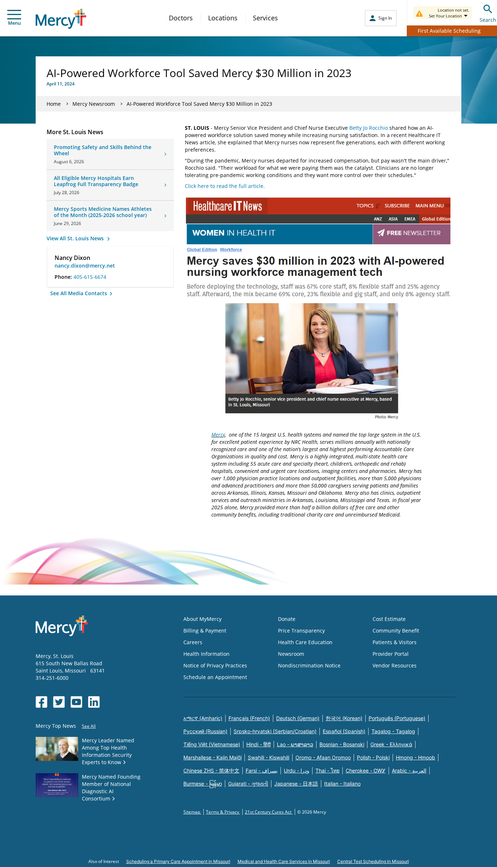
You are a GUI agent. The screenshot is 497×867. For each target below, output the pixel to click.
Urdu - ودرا (296, 770)
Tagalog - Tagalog (393, 731)
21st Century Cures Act (269, 812)
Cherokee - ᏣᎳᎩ (366, 770)
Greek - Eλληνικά (391, 744)
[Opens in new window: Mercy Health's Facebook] (41, 702)
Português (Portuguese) (397, 718)
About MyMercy (202, 618)
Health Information (206, 653)
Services (265, 17)
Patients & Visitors (395, 642)
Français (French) (249, 718)
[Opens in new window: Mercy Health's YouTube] (76, 702)
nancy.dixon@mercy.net (85, 265)
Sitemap (192, 812)
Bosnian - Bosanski (341, 744)
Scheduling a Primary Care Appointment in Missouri (178, 861)
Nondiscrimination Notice (309, 665)
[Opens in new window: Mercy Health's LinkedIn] (94, 702)
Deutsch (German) (297, 718)
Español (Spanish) (344, 731)
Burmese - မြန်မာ (202, 783)
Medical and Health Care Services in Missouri (284, 861)
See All (89, 726)
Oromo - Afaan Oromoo (323, 757)
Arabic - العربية (409, 770)
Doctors (181, 17)
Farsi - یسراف (262, 770)
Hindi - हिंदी (258, 744)
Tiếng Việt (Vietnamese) (211, 744)
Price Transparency (301, 630)
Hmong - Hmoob (415, 757)
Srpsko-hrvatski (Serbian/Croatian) (275, 731)
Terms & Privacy (223, 812)
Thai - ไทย (327, 770)
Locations (223, 17)
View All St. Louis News (76, 238)
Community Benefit (396, 630)
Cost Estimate (389, 618)
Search (488, 19)
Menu (14, 23)
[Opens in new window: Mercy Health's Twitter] (59, 702)
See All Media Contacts (79, 293)
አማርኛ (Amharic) (202, 718)
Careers (192, 642)
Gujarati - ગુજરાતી (248, 783)
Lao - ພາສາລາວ (295, 744)
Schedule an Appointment (215, 677)
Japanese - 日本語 (296, 783)
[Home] (61, 19)
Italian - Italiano (342, 783)
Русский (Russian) (205, 731)
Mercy (218, 434)
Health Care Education (305, 642)
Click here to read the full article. (225, 185)
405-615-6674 (89, 276)
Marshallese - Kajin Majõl (212, 757)
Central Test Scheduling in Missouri (373, 861)
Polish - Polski (373, 757)
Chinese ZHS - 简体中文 (211, 770)
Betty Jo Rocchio (368, 127)
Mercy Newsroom (93, 103)
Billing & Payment (204, 630)
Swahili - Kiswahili (268, 757)
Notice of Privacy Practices (215, 665)
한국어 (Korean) (344, 718)
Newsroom (291, 653)
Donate (286, 618)
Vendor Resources (395, 665)
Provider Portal (391, 653)
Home (54, 103)
